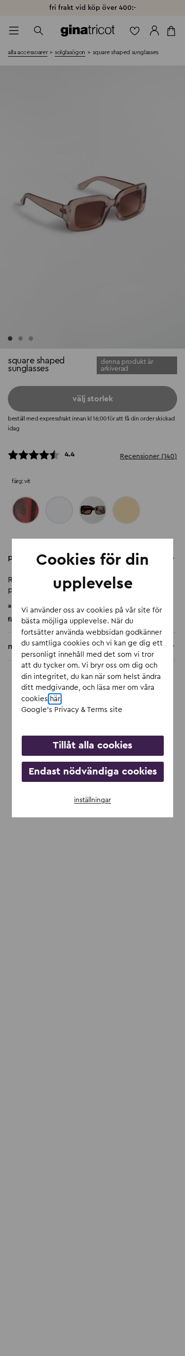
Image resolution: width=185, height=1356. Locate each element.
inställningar (92, 800)
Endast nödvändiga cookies (93, 771)
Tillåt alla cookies (92, 745)
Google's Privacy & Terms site (71, 709)
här (55, 699)
